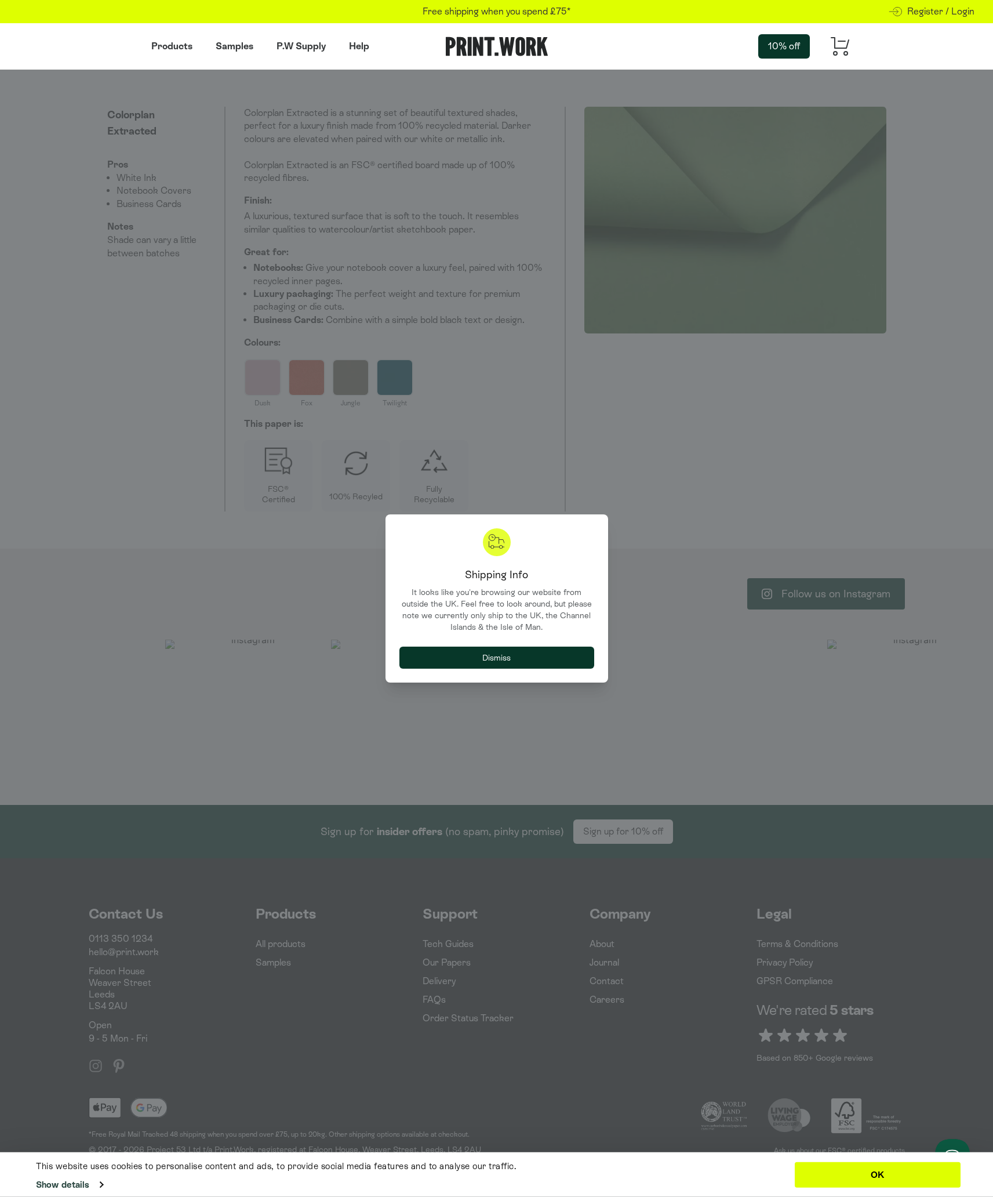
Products (171, 46)
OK (877, 1174)
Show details (62, 1184)
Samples (234, 46)
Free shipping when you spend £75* (496, 11)
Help (359, 46)
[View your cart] (836, 47)
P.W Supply (301, 46)
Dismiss (496, 657)
